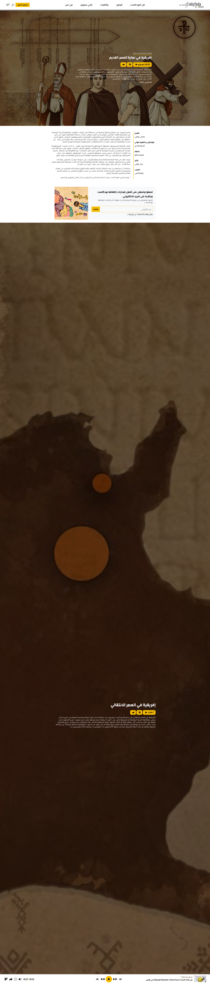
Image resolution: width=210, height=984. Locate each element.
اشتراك (95, 209)
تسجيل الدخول (23, 5)
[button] (121, 979)
